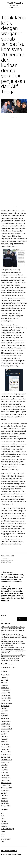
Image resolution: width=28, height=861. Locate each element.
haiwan (3, 821)
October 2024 (5, 726)
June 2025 (4, 711)
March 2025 (5, 718)
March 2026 (5, 687)
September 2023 (6, 759)
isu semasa (4, 823)
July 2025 (4, 708)
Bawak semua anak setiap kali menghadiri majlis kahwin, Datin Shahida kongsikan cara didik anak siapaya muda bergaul (14, 636)
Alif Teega (8, 562)
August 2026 (5, 675)
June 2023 (4, 767)
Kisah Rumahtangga (7, 829)
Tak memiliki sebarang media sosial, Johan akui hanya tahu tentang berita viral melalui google (13, 643)
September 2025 (6, 703)
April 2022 (4, 801)
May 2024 (4, 739)
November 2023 (6, 754)
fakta (2, 818)
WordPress (17, 854)
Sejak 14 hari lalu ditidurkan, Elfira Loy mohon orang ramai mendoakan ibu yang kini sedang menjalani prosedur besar (13, 629)
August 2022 (5, 790)
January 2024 (5, 749)
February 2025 (5, 721)
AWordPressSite (15, 3)
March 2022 (5, 803)
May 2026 (4, 682)
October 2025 (5, 700)
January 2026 (5, 693)
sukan (3, 834)
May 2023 (4, 770)
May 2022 (4, 798)
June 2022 (4, 795)
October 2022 (5, 785)
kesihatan (4, 826)
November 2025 (6, 698)
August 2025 (5, 706)
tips (2, 836)
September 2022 (6, 788)
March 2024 (5, 744)
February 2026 (5, 690)
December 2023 (6, 752)
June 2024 (4, 736)
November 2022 (6, 783)
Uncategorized (5, 839)
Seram (3, 831)
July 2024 (4, 734)
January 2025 (5, 723)
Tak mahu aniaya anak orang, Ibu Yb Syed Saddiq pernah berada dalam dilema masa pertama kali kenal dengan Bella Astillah (13, 650)
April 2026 (4, 685)
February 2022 (5, 806)
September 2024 (6, 729)
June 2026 (4, 680)
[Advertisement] (14, 133)
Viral (2, 841)
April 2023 (4, 772)
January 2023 (5, 780)
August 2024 (5, 731)
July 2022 (4, 793)
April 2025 (4, 716)
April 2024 (4, 741)
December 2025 (6, 695)
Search (3, 615)
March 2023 (5, 775)
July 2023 (4, 765)
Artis (11, 560)
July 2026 (4, 677)
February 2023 (5, 777)
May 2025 (4, 713)
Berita (3, 816)
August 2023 (5, 762)
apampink (5, 558)
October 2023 (5, 757)
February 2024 (5, 747)
